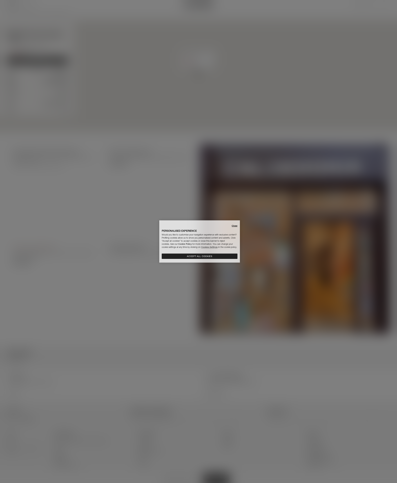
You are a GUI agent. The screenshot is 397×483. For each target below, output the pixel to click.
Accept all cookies (199, 256)
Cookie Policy (185, 244)
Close (234, 226)
